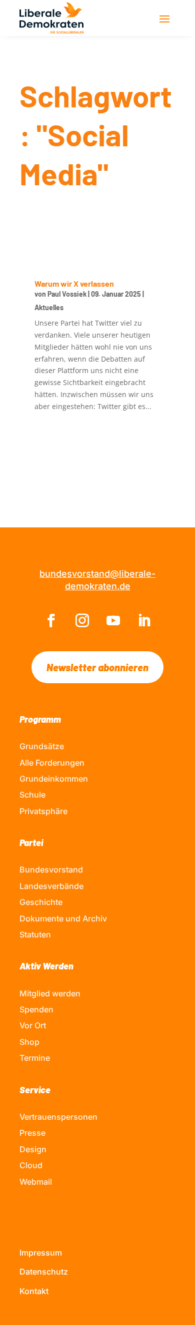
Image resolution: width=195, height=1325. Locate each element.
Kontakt (34, 1291)
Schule (33, 795)
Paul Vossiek (67, 294)
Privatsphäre (44, 811)
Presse (33, 1133)
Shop (30, 1042)
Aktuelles (49, 307)
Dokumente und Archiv (63, 918)
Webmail (36, 1182)
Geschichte (41, 902)
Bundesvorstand (51, 870)
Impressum (41, 1253)
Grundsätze (42, 746)
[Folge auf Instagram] (82, 620)
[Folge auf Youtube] (113, 620)
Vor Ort (33, 1025)
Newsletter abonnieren (97, 667)
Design (33, 1149)
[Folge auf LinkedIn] (144, 620)
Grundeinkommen (54, 779)
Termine (35, 1058)
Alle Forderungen (52, 763)
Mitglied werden (50, 993)
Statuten (35, 934)
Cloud (31, 1165)
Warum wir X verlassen (74, 283)
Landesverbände (52, 886)
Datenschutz (44, 1272)
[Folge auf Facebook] (51, 620)
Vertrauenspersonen (59, 1117)
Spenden (37, 1009)
